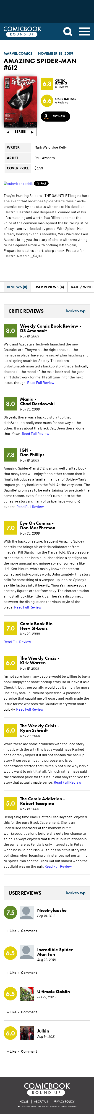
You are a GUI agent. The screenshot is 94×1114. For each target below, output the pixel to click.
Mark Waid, (42, 147)
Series (20, 131)
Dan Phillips (32, 454)
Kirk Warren (33, 662)
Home (24, 1101)
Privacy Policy (63, 1101)
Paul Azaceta (44, 157)
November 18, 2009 (55, 53)
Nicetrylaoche (52, 910)
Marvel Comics (18, 53)
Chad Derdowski (37, 403)
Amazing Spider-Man (40, 61)
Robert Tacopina (37, 803)
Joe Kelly (59, 147)
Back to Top (75, 311)
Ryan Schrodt (34, 730)
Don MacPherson (37, 527)
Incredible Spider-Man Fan (56, 951)
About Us (41, 1101)
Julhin (43, 1031)
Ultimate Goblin (53, 991)
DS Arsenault (33, 330)
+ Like (11, 930)
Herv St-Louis (34, 628)
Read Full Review (41, 382)
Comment (29, 930)
